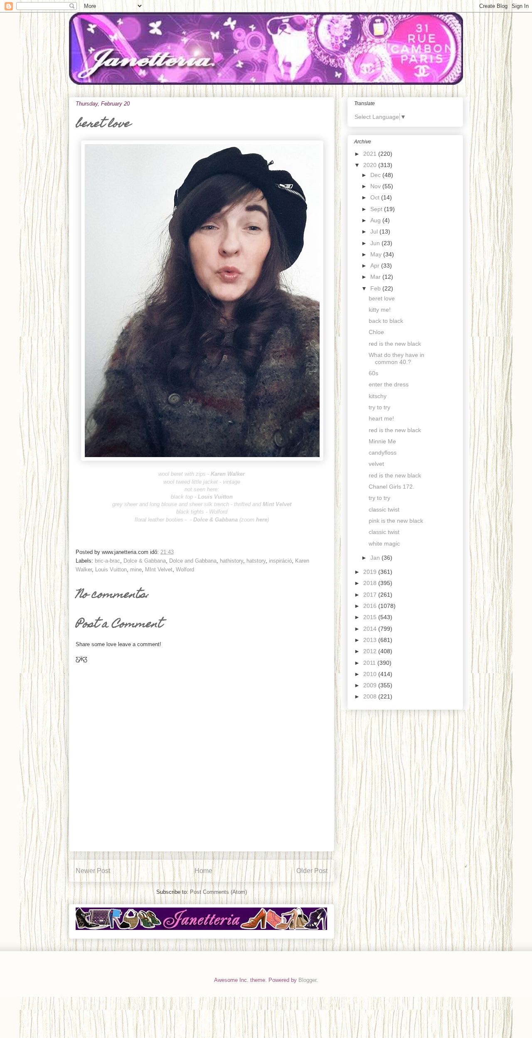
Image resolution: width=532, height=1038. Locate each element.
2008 (370, 696)
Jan (376, 557)
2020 (370, 165)
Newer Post (93, 870)
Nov (376, 186)
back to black (386, 320)
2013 (370, 640)
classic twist (384, 509)
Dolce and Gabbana (193, 561)
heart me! (381, 418)
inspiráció (280, 561)
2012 (370, 651)
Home (203, 870)
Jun (376, 243)
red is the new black (395, 343)
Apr (375, 265)
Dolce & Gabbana (144, 561)
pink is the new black (396, 520)
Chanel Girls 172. (391, 486)
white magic (384, 543)
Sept (377, 209)
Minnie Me (382, 441)
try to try (379, 407)
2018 (370, 583)
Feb (376, 288)
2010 (370, 674)
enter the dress (389, 384)
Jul (374, 231)
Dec (376, 175)
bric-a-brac (107, 561)
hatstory (256, 561)
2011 (370, 662)
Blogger (307, 980)
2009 (370, 685)
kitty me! (380, 309)
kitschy (378, 396)
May (376, 254)
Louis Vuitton (111, 569)
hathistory (231, 561)
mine (136, 569)
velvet (376, 463)
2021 (370, 153)
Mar (376, 276)
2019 (370, 571)
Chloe (376, 332)
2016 (370, 606)
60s (373, 373)
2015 (370, 617)
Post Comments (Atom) (218, 892)
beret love (382, 298)
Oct (375, 197)
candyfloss (383, 452)
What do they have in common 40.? (396, 358)
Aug (376, 220)
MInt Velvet (158, 569)
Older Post (312, 870)
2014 (370, 628)
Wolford (185, 569)
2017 (370, 594)
